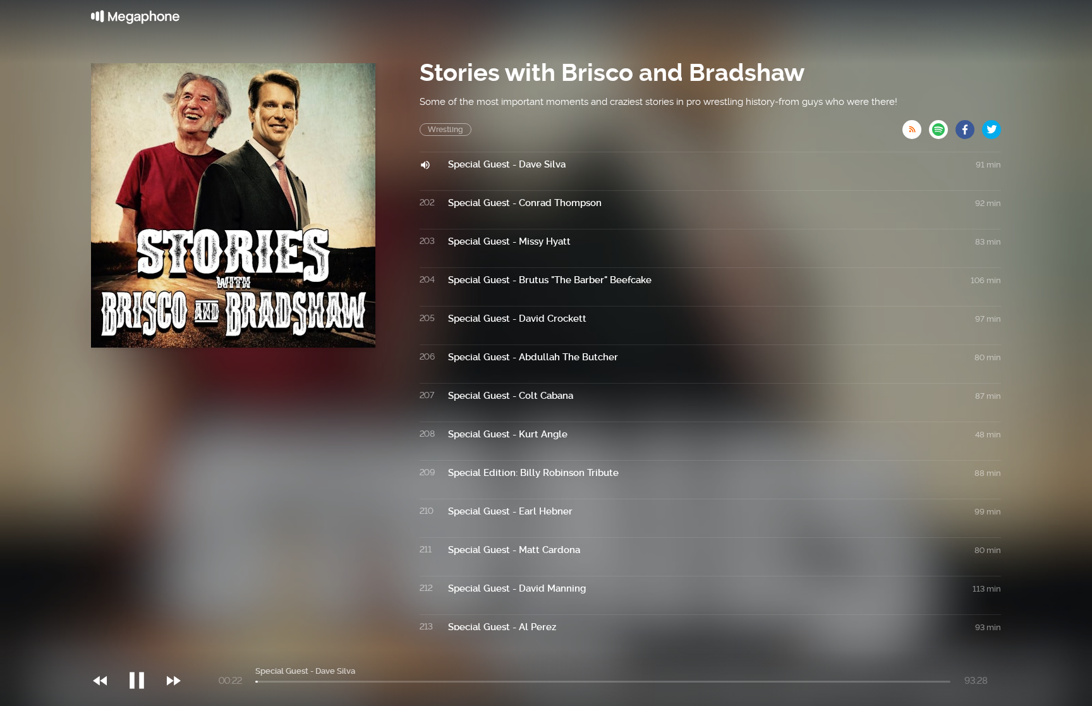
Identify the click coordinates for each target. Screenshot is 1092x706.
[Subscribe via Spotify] (942, 125)
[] (143, 654)
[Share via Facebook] (969, 125)
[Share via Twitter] (991, 125)
